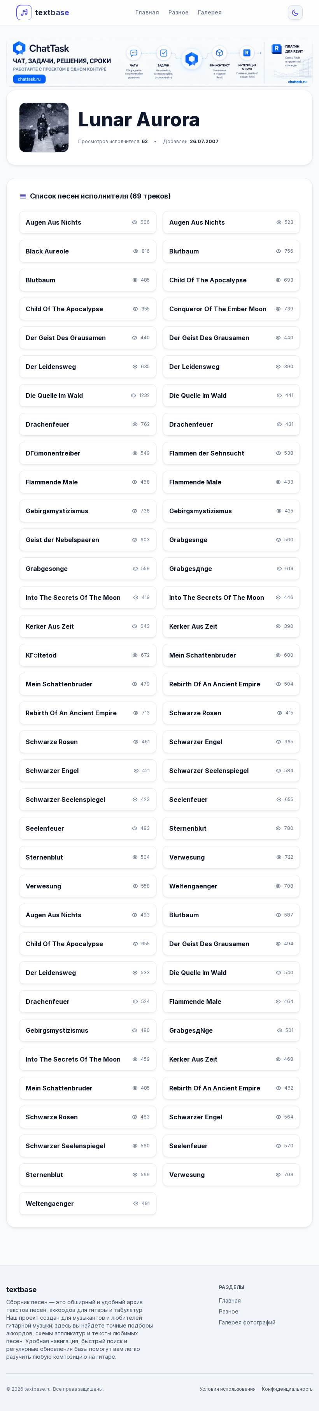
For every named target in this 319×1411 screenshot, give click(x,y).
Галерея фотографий (247, 1322)
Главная (147, 12)
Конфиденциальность (287, 1389)
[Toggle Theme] (295, 12)
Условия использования (228, 1389)
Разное (178, 12)
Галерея (210, 12)
